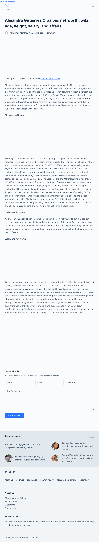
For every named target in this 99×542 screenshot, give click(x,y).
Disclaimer (10, 504)
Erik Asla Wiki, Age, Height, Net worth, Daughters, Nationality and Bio (22, 446)
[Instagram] (14, 472)
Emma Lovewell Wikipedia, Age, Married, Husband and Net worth (30, 458)
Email (40, 382)
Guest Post (84, 480)
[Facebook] (6, 472)
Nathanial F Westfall (50, 78)
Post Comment (14, 415)
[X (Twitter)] (10, 472)
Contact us (10, 508)
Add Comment (14, 391)
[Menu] (93, 7)
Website (71, 382)
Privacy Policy (47, 480)
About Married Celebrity (16, 498)
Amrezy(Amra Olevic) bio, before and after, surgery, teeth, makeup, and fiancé (77, 458)
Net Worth (51, 33)
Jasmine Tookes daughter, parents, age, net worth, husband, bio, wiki (77, 446)
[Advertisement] (49, 58)
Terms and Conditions (66, 480)
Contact (20, 480)
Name (10, 382)
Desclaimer (32, 480)
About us (9, 480)
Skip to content (7, 1)
